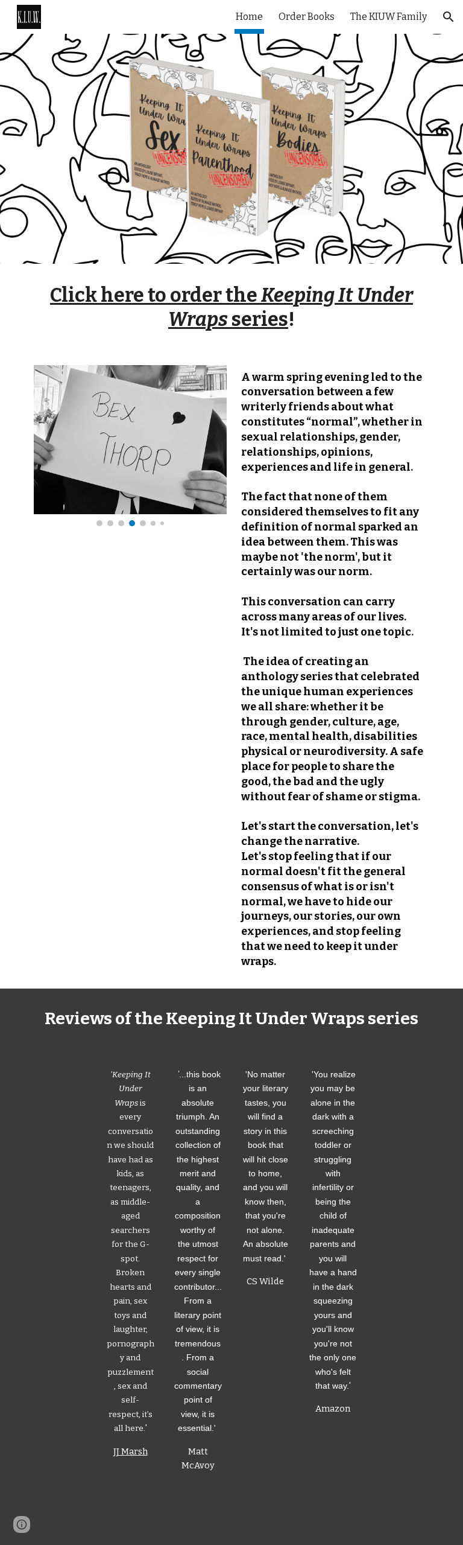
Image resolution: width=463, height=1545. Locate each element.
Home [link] (249, 16)
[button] (448, 16)
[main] (231, 307)
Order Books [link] (307, 16)
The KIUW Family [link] (388, 16)
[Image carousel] (130, 445)
